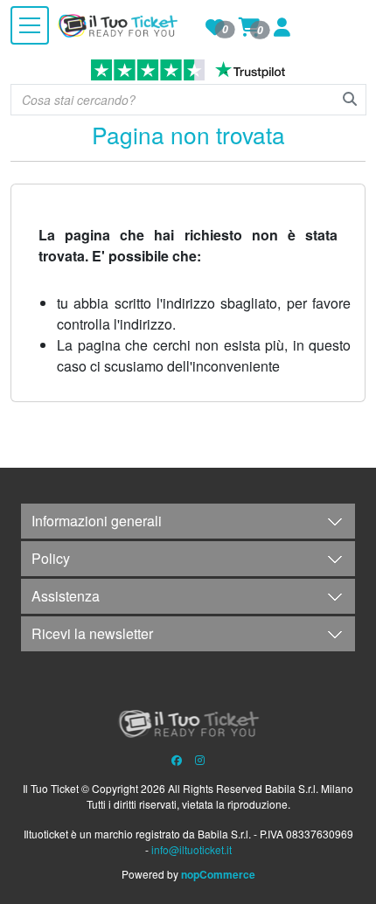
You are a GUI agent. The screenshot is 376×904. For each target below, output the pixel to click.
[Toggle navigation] (29, 25)
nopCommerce (216, 874)
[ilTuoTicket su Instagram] (200, 759)
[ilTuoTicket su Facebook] (176, 759)
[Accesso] (282, 29)
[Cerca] (350, 98)
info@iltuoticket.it (191, 849)
